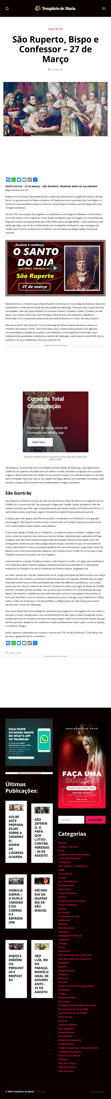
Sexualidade (65, 1036)
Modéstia (63, 962)
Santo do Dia (55, 29)
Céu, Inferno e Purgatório (72, 866)
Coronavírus (65, 873)
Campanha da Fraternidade (73, 854)
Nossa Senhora (66, 970)
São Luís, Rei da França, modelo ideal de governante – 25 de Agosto (42, 974)
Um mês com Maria (69, 1055)
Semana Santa (66, 1032)
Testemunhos (66, 1043)
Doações (41, 1091)
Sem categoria (66, 1028)
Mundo (62, 966)
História (62, 924)
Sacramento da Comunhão (73, 1009)
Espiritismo (64, 889)
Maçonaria (64, 951)
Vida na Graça (66, 1071)
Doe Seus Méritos (68, 881)
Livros (61, 947)
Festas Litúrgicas (67, 904)
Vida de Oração (67, 1063)
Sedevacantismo (67, 1024)
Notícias (63, 974)
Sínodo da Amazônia (69, 1040)
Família (62, 896)
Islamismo (64, 939)
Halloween (64, 920)
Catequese (64, 862)
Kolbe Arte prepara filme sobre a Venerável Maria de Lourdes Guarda (16, 836)
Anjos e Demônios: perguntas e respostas (16, 968)
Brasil (61, 850)
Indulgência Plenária (70, 935)
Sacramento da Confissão (72, 1012)
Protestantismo (67, 997)
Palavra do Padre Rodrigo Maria (76, 985)
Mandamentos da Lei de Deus (75, 955)
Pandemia (64, 989)
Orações (63, 982)
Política (62, 993)
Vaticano (63, 1059)
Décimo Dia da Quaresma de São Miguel (41, 900)
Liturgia (62, 943)
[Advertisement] (55, 156)
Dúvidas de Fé (66, 885)
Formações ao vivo (69, 916)
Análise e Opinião (68, 846)
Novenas (63, 978)
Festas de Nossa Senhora (72, 900)
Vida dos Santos (67, 1067)
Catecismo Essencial (69, 858)
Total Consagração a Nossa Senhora (78, 1047)
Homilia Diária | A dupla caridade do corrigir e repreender (16, 906)
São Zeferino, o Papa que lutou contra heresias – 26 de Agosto (42, 837)
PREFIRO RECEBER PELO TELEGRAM (29, 773)
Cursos (62, 877)
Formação (64, 912)
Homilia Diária (66, 927)
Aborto (62, 842)
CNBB (61, 869)
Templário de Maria (23, 1091)
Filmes (62, 908)
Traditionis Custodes (69, 1051)
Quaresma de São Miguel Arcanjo (77, 1005)
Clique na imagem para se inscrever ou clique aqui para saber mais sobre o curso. (55, 458)
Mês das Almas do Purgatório (74, 958)
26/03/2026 (57, 69)
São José (63, 1020)
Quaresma (64, 1001)
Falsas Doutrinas (67, 893)
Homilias (63, 931)
